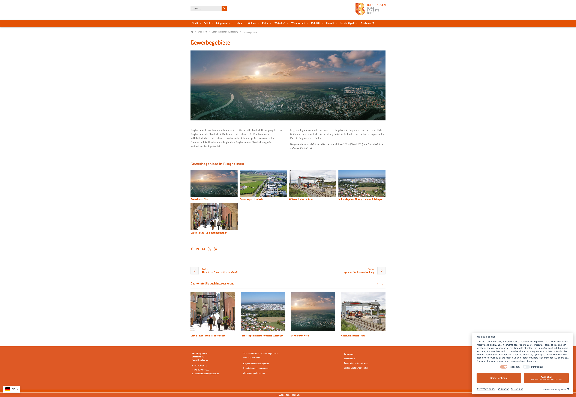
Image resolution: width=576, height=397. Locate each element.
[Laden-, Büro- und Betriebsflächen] (214, 217)
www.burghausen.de (251, 357)
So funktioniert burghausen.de (255, 368)
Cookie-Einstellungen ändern (356, 367)
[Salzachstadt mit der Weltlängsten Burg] (371, 9)
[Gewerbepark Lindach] (263, 184)
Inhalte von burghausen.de (254, 373)
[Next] (383, 284)
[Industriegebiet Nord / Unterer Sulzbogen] (362, 184)
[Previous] (377, 284)
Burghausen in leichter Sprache (256, 363)
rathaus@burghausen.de (208, 373)
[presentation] (503, 367)
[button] (191, 249)
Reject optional (498, 377)
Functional (537, 366)
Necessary (514, 366)
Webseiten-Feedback (289, 394)
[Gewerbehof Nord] (214, 184)
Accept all (546, 377)
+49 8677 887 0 (200, 365)
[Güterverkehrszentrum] (312, 184)
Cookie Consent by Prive (554, 389)
